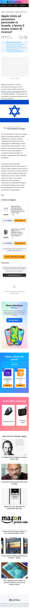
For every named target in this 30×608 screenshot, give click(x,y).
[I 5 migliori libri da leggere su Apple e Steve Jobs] (14, 447)
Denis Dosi (7, 36)
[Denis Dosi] (2, 37)
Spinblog (9, 604)
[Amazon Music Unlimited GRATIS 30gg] (7, 372)
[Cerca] (4, 1)
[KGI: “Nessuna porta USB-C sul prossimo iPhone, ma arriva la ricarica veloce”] (14, 570)
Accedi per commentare (14, 275)
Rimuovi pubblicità (14, 78)
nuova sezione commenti (16, 51)
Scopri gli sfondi (13, 320)
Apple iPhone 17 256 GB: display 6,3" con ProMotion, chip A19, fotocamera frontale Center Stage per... (18, 232)
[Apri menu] (22, 2)
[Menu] (2, 1)
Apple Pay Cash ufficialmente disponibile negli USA (14, 507)
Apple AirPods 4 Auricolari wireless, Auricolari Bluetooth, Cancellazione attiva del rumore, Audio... (18, 210)
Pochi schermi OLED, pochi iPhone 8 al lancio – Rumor (14, 557)
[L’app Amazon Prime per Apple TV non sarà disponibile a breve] (14, 521)
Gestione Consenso (23, 606)
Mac (15, 5)
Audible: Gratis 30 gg (20, 379)
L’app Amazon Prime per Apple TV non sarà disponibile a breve (14, 532)
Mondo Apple (10, 12)
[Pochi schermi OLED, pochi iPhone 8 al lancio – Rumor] (14, 546)
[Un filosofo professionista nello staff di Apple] (14, 472)
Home (3, 12)
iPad (9, 5)
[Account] (26, 1)
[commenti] (21, 37)
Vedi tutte (14, 364)
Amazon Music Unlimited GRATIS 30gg (7, 380)
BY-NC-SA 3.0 (14, 606)
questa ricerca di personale (10, 92)
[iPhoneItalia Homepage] (13, 1)
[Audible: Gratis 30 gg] (20, 372)
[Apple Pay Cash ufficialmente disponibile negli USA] (14, 496)
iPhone (3, 5)
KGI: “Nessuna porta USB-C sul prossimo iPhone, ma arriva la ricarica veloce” (14, 582)
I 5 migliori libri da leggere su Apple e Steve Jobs (14, 458)
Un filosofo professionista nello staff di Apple (14, 483)
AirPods (22, 5)
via (2, 195)
